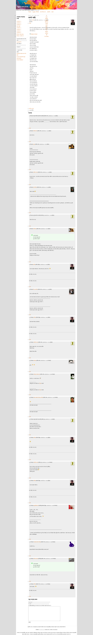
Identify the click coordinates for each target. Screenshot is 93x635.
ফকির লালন (35, 130)
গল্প (46, 15)
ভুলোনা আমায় (19, 50)
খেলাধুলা (46, 23)
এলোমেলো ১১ (19, 29)
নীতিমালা (37, 11)
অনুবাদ (46, 25)
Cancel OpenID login (21, 56)
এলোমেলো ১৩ (19, 24)
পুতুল (34, 144)
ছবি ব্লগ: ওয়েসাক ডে (20, 35)
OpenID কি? (19, 42)
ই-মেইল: (30, 603)
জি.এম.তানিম (35, 289)
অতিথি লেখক (35, 172)
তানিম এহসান (36, 558)
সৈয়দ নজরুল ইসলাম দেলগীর (38, 397)
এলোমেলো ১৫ (19, 21)
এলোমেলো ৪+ (19, 32)
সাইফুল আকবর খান (37, 374)
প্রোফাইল (48, 11)
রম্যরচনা (46, 31)
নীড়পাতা (30, 11)
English (33, 11)
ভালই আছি (18, 26)
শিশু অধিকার (46, 36)
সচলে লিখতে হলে (43, 11)
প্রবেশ (52, 11)
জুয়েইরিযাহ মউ (36, 505)
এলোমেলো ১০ (19, 31)
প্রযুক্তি (46, 20)
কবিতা (46, 28)
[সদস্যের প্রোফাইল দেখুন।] (73, 24)
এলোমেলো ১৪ (19, 22)
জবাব (30, 128)
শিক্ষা (46, 30)
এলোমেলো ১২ (19, 27)
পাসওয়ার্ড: (19, 46)
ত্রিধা (40, 383)
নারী (46, 34)
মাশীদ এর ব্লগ (36, 15)
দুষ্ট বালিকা (35, 187)
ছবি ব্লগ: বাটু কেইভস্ (20, 34)
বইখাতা (35, 360)
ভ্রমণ (46, 17)
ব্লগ (32, 15)
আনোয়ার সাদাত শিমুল (37, 541)
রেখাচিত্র (46, 33)
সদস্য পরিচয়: (19, 43)
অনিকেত (34, 228)
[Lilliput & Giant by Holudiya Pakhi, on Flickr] (33, 34)
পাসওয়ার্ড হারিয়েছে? (20, 59)
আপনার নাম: (30, 602)
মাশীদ (33, 20)
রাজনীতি (46, 18)
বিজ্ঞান (46, 26)
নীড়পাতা (29, 15)
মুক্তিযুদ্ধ (46, 21)
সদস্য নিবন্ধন (19, 58)
